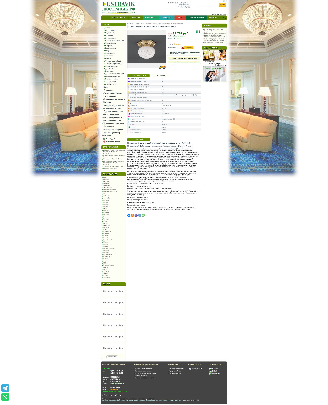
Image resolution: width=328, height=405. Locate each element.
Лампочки (109, 127)
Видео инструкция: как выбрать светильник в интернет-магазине (215, 39)
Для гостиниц (110, 81)
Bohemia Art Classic (109, 189)
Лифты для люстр (112, 133)
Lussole (105, 238)
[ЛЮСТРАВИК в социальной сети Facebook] (213, 371)
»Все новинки (112, 356)
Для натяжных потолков (114, 74)
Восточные (109, 71)
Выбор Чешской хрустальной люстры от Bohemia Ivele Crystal (214, 35)
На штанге (109, 35)
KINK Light (106, 225)
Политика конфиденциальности (145, 378)
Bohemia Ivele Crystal (110, 191)
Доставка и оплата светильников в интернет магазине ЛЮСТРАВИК (114, 151)
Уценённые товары (113, 142)
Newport (106, 250)
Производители (110, 174)
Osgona (105, 261)
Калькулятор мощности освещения (184, 62)
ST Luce (106, 271)
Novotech (106, 252)
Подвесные (109, 33)
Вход (224, 18)
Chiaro (105, 194)
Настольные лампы (113, 93)
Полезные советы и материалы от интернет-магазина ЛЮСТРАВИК (113, 162)
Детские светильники (114, 111)
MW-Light (106, 246)
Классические (110, 48)
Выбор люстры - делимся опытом (215, 33)
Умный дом (110, 139)
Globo (105, 221)
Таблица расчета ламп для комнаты (184, 58)
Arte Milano (106, 185)
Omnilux (106, 259)
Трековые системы (113, 108)
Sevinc (105, 267)
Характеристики (138, 76)
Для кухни (109, 69)
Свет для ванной (112, 114)
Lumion (105, 235)
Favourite (106, 214)
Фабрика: (171, 36)
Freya (105, 217)
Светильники (110, 96)
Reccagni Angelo (108, 265)
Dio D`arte (106, 202)
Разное (108, 136)
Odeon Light (107, 256)
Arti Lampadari (107, 187)
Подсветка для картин (114, 105)
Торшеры (109, 90)
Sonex (105, 269)
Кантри (108, 58)
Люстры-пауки (110, 84)
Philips (105, 263)
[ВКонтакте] (128, 215)
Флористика (110, 53)
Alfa (104, 177)
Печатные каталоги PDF (111, 168)
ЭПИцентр (106, 277)
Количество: (172, 47)
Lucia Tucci (107, 231)
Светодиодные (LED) (113, 61)
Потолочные (110, 30)
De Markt (106, 200)
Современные (110, 46)
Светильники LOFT (113, 121)
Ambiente (106, 179)
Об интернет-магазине (177, 368)
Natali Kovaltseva (108, 248)
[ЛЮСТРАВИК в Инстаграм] (217, 370)
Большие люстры (112, 79)
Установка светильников (143, 371)
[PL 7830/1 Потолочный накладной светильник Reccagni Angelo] (146, 70)
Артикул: (171, 38)
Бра (106, 87)
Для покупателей (110, 147)
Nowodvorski (107, 254)
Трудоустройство (175, 371)
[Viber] (136, 215)
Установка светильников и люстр (114, 166)
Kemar (105, 223)
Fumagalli (106, 219)
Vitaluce (105, 273)
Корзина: (218, 14)
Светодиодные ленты (114, 117)
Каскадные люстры (112, 76)
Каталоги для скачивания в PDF (145, 373)
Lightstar (106, 227)
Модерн (108, 51)
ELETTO (106, 208)
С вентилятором (111, 66)
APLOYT (106, 181)
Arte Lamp (106, 183)
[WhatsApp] (143, 215)
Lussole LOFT (107, 240)
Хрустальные (110, 38)
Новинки (106, 284)
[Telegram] (139, 215)
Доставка (161, 75)
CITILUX (106, 196)
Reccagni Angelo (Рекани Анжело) (176, 149)
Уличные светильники (114, 124)
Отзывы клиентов (175, 373)
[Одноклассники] (132, 215)
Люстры (108, 28)
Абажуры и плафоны (114, 130)
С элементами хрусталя (114, 40)
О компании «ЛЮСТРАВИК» (112, 159)
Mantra (105, 242)
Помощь (207, 25)
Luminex (106, 233)
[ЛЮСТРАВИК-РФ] (119, 8)
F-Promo (106, 212)
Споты (108, 102)
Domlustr (106, 206)
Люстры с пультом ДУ (113, 63)
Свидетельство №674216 (190, 400)
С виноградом (110, 43)
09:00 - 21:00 (115, 387)
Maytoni (105, 244)
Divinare (106, 204)
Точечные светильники (115, 99)
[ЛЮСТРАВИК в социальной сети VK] (214, 373)
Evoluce (105, 210)
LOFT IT (106, 229)
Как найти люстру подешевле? (214, 42)
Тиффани (109, 56)
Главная (130, 23)
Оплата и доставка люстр (143, 368)
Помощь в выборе (141, 375)
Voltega (105, 275)
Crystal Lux (107, 198)
